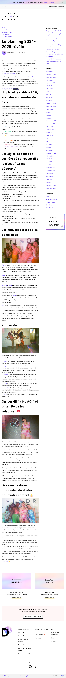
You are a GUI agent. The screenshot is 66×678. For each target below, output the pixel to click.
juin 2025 (48, 92)
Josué (5, 361)
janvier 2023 (49, 150)
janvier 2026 (49, 71)
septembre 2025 (51, 83)
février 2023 (49, 147)
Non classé (5, 34)
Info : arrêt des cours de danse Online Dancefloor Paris (53, 61)
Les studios (22, 636)
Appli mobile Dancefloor (55, 633)
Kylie (3, 306)
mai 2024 (48, 115)
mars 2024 (49, 118)
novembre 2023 (51, 124)
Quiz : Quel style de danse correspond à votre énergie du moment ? (54, 54)
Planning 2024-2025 (7, 89)
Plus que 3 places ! (49, 2)
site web (30, 77)
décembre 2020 (51, 185)
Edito (3, 28)
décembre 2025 (51, 74)
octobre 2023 (50, 127)
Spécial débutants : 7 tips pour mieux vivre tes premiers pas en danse (54, 47)
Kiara (5, 383)
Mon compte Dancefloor (56, 6)
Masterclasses (22, 645)
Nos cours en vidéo (24, 629)
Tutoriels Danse (7, 36)
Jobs (52, 629)
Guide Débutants (7, 30)
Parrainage (38, 638)
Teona (4, 265)
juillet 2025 (49, 89)
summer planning (9, 73)
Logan (5, 366)
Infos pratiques (7, 32)
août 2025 (49, 86)
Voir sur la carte (16, 597)
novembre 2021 (50, 170)
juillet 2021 (49, 179)
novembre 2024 (51, 106)
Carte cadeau (39, 634)
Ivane (10, 285)
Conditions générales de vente (10, 676)
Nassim (6, 374)
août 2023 (49, 132)
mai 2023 (48, 141)
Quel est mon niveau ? (41, 630)
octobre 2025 (50, 80)
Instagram (5, 561)
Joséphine (7, 388)
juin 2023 (48, 138)
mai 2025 (48, 94)
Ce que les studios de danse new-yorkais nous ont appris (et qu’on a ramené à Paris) (55, 33)
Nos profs (21, 632)
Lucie (3, 275)
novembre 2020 (51, 188)
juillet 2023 (49, 135)
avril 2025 (49, 97)
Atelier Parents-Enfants (23, 640)
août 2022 (49, 159)
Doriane (4, 285)
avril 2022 (49, 162)
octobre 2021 (50, 173)
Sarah (14, 295)
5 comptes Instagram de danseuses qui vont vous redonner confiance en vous (54, 40)
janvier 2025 (49, 100)
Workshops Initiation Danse (24, 649)
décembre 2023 (51, 121)
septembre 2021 (51, 176)
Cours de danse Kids (24, 654)
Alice (5, 394)
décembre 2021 (51, 168)
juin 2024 (48, 112)
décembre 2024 (51, 103)
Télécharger (16, 89)
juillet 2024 (49, 109)
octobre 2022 (50, 156)
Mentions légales (24, 676)
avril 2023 (49, 144)
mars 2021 (49, 182)
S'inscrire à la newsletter (33, 616)
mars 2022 (49, 165)
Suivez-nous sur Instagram (53, 221)
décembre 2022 (51, 153)
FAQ (52, 638)
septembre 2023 (51, 130)
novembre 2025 (51, 77)
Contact (53, 641)
